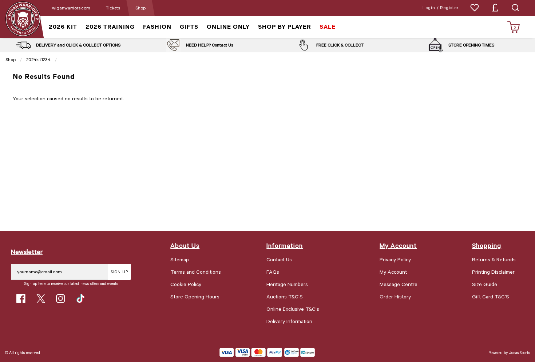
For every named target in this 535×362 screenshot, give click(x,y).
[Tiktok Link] (80, 298)
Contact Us (222, 45)
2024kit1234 (38, 59)
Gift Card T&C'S (490, 296)
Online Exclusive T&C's (292, 309)
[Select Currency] (495, 7)
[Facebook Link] (20, 298)
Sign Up (119, 271)
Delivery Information (289, 321)
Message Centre (398, 284)
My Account (393, 272)
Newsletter (27, 252)
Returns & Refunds (494, 259)
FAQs (272, 272)
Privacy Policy (395, 259)
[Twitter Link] (40, 298)
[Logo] (23, 18)
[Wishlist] (474, 7)
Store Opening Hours (194, 296)
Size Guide (484, 284)
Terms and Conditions (195, 272)
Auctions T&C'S (284, 296)
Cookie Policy (185, 284)
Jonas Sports (519, 352)
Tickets (113, 8)
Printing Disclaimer (493, 272)
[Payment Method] (251, 352)
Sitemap (179, 259)
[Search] (515, 7)
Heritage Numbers (287, 284)
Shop (140, 8)
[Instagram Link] (60, 298)
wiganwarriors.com (71, 8)
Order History (395, 296)
